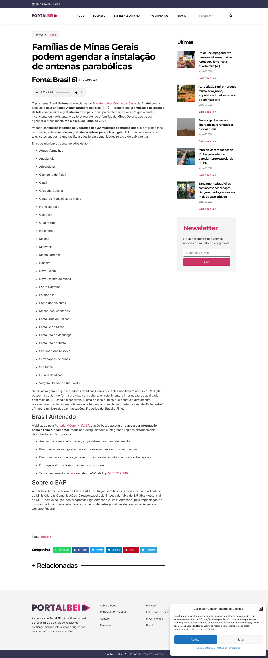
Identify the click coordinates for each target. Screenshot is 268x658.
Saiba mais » (208, 77)
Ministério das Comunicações (113, 103)
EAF (105, 108)
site (73, 473)
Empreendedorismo (127, 15)
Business (99, 15)
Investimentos (158, 15)
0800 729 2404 (118, 473)
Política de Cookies (205, 648)
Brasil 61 (47, 536)
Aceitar (196, 639)
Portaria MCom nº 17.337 (72, 425)
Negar (241, 639)
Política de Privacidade (228, 648)
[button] (261, 609)
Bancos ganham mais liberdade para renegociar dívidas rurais (216, 125)
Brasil (181, 15)
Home (80, 15)
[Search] (231, 15)
